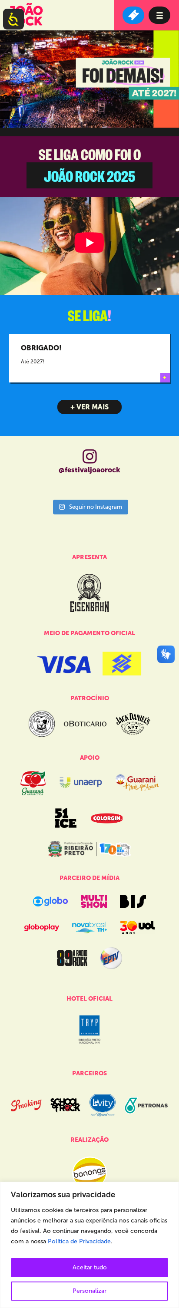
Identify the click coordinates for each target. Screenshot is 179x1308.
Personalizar (89, 1291)
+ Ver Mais (89, 407)
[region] (89, 1245)
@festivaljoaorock (89, 470)
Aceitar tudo (90, 1267)
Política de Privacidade (79, 1241)
